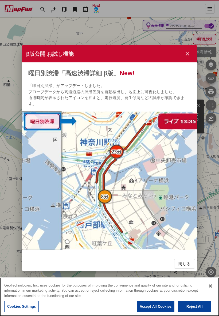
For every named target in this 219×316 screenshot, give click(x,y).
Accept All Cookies (155, 306)
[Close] (210, 286)
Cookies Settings (21, 306)
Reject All (194, 306)
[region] (109, 296)
